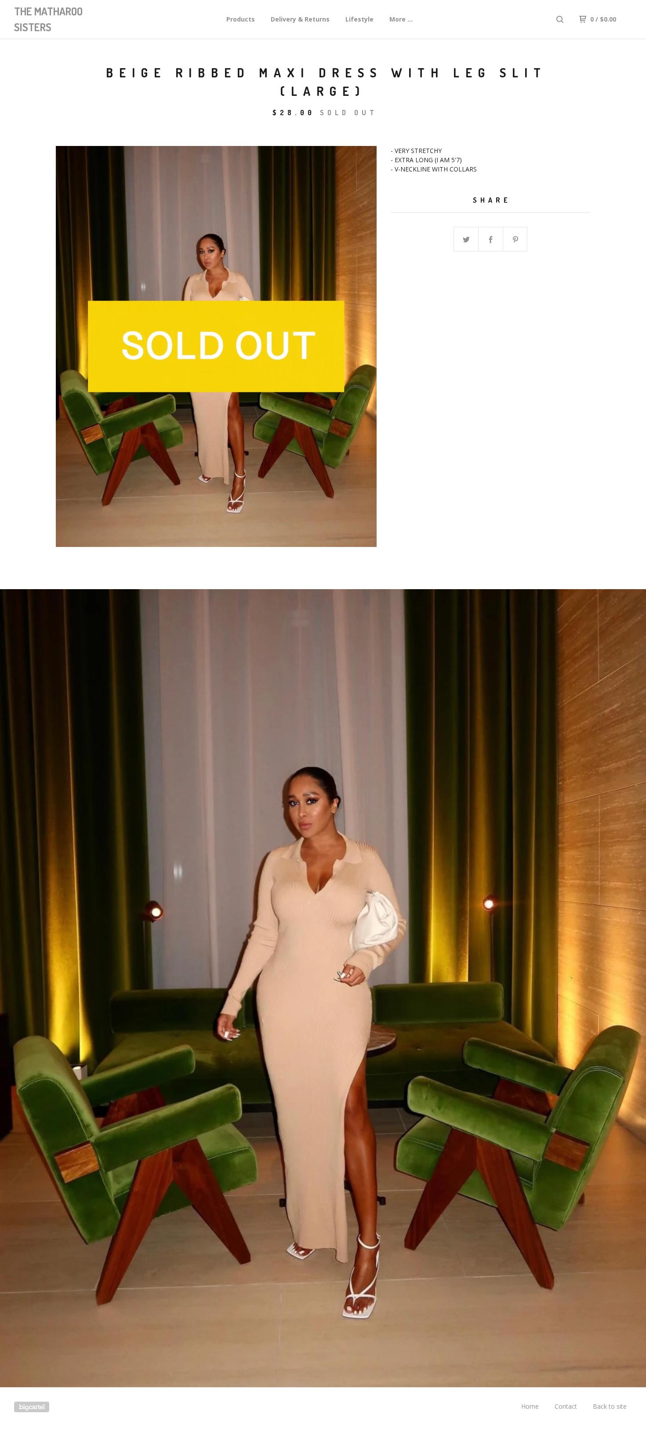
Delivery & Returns (300, 19)
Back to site (610, 1406)
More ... (401, 19)
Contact (566, 1406)
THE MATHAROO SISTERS (48, 19)
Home (530, 1406)
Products (240, 19)
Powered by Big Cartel (31, 1407)
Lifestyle (359, 19)
